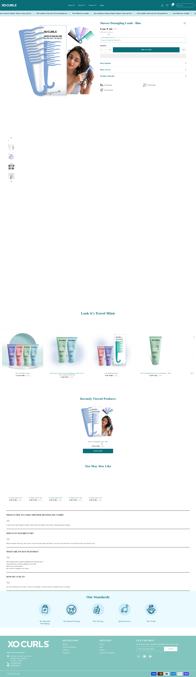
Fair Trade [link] (151, 621)
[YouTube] (150, 656)
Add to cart (146, 50)
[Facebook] (138, 656)
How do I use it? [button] (15, 577)
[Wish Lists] (167, 5)
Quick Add (98, 451)
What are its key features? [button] (22, 551)
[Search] (177, 5)
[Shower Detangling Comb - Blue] (98, 422)
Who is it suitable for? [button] (20, 533)
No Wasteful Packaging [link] (45, 622)
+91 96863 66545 (16, 663)
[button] (11, 137)
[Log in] (162, 5)
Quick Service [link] (125, 621)
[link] (15, 498)
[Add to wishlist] (183, 49)
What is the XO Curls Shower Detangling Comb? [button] (35, 515)
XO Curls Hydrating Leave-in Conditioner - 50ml (156, 373)
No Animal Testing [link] (71, 621)
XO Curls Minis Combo (23, 373)
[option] (58, 60)
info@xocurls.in (15, 665)
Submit (171, 649)
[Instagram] (144, 656)
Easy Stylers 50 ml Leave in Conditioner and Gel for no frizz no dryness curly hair (67, 374)
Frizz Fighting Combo (111, 373)
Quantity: (103, 45)
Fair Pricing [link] (98, 621)
